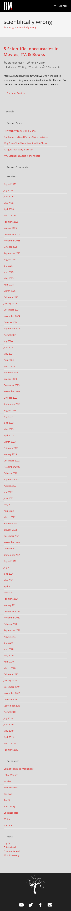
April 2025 (9, 284)
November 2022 (12, 466)
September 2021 (12, 554)
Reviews (8, 793)
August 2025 (10, 259)
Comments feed (12, 851)
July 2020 (8, 642)
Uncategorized (11, 812)
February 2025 (11, 297)
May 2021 (8, 579)
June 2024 (8, 347)
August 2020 (10, 636)
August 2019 (10, 711)
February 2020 (11, 674)
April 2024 (9, 359)
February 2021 (11, 598)
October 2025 (10, 246)
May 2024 (8, 353)
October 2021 (10, 548)
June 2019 (8, 724)
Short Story (9, 806)
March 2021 (10, 592)
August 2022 (10, 485)
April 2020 (9, 661)
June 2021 (8, 573)
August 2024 (10, 334)
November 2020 (12, 617)
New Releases (11, 787)
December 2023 (11, 385)
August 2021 (10, 561)
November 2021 (12, 542)
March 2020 (10, 668)
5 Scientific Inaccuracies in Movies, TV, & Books (31, 51)
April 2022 (9, 510)
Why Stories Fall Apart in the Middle (22, 155)
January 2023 (10, 454)
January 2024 (10, 378)
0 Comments (53, 67)
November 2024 (12, 316)
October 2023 (10, 397)
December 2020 (11, 611)
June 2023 (8, 422)
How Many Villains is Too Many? (20, 130)
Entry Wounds (11, 774)
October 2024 (10, 322)
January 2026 (10, 228)
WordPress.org (11, 855)
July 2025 (8, 265)
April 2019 (9, 737)
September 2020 (12, 630)
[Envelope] (49, 905)
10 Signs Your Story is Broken (18, 149)
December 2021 (11, 535)
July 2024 (8, 341)
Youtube (34, 67)
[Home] (5, 27)
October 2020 (10, 624)
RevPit (7, 800)
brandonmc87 (16, 62)
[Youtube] (21, 905)
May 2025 (8, 278)
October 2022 (10, 473)
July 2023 (8, 416)
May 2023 (8, 429)
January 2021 (10, 605)
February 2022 (11, 523)
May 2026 (8, 202)
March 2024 (10, 366)
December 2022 (11, 460)
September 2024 (12, 328)
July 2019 (8, 718)
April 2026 (9, 209)
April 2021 (9, 586)
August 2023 (10, 410)
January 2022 (10, 529)
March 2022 (10, 517)
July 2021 (8, 567)
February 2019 (11, 749)
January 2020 (10, 680)
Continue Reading (19, 92)
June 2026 (8, 196)
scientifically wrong (26, 27)
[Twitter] (31, 905)
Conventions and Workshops (18, 768)
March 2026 (10, 215)
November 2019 (12, 693)
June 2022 (8, 498)
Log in (7, 843)
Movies (12, 67)
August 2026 (10, 184)
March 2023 (10, 441)
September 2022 (12, 479)
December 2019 (11, 686)
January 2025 (10, 303)
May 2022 (8, 504)
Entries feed (10, 847)
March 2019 (10, 743)
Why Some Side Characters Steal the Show (25, 143)
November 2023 (12, 391)
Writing (22, 67)
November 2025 (12, 240)
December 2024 (11, 309)
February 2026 (11, 221)
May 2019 (8, 730)
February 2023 (11, 448)
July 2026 (8, 190)
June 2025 (8, 272)
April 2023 (9, 435)
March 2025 (10, 290)
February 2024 (11, 372)
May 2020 (8, 655)
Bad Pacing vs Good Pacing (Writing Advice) (26, 137)
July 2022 (8, 492)
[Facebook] (40, 905)
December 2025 (11, 234)
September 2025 (12, 253)
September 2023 (12, 404)
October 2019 (10, 699)
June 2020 (8, 649)
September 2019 (12, 705)
